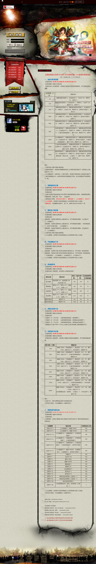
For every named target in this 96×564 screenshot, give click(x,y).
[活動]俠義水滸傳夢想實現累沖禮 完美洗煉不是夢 (60, 518)
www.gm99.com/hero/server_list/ (60, 501)
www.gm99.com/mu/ (70, 508)
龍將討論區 (44, 558)
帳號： (9, 39)
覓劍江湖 (21, 560)
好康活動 (48, 70)
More (19, 79)
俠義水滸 (41, 70)
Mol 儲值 (29, 560)
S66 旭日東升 (12, 70)
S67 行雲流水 (12, 67)
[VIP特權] (15, 92)
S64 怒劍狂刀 (12, 74)
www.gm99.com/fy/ (64, 510)
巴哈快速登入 (13, 51)
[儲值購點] (15, 88)
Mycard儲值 (29, 558)
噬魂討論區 (44, 560)
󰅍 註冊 (66, 2)
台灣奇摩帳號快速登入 (19, 51)
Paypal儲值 (29, 561)
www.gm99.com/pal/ (66, 512)
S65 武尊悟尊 (12, 72)
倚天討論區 (44, 561)
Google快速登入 (10, 51)
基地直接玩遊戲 (16, 51)
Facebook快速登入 (7, 51)
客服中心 (36, 560)
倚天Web (21, 561)
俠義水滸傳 (55, 84)
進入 (19, 67)
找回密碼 (9, 48)
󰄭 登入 (61, 2)
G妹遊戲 (47, 505)
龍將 (21, 558)
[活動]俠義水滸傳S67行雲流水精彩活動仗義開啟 (60, 520)
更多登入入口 (23, 51)
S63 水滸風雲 (12, 77)
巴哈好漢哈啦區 (16, 128)
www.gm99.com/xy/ (68, 514)
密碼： (9, 42)
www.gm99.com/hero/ (56, 499)
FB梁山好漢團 (16, 120)
